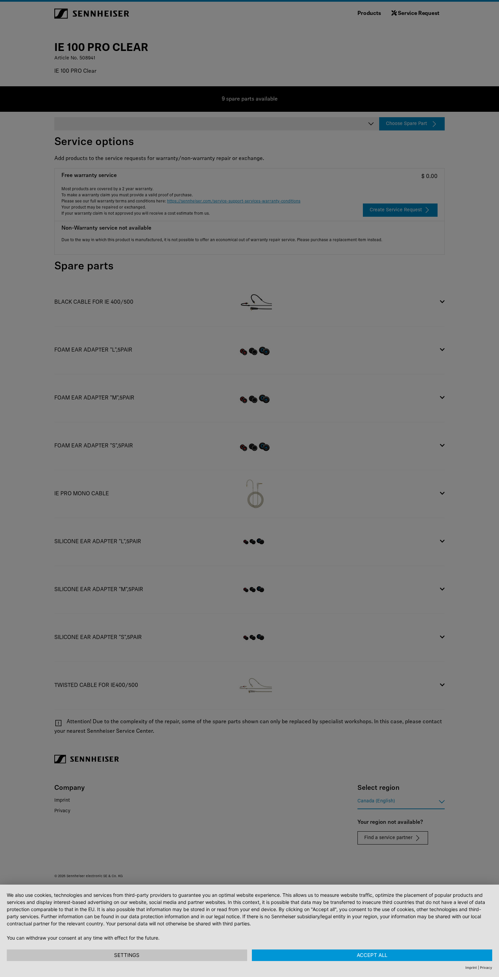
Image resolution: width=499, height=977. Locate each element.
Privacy (486, 967)
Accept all (372, 955)
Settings (127, 955)
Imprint (471, 967)
